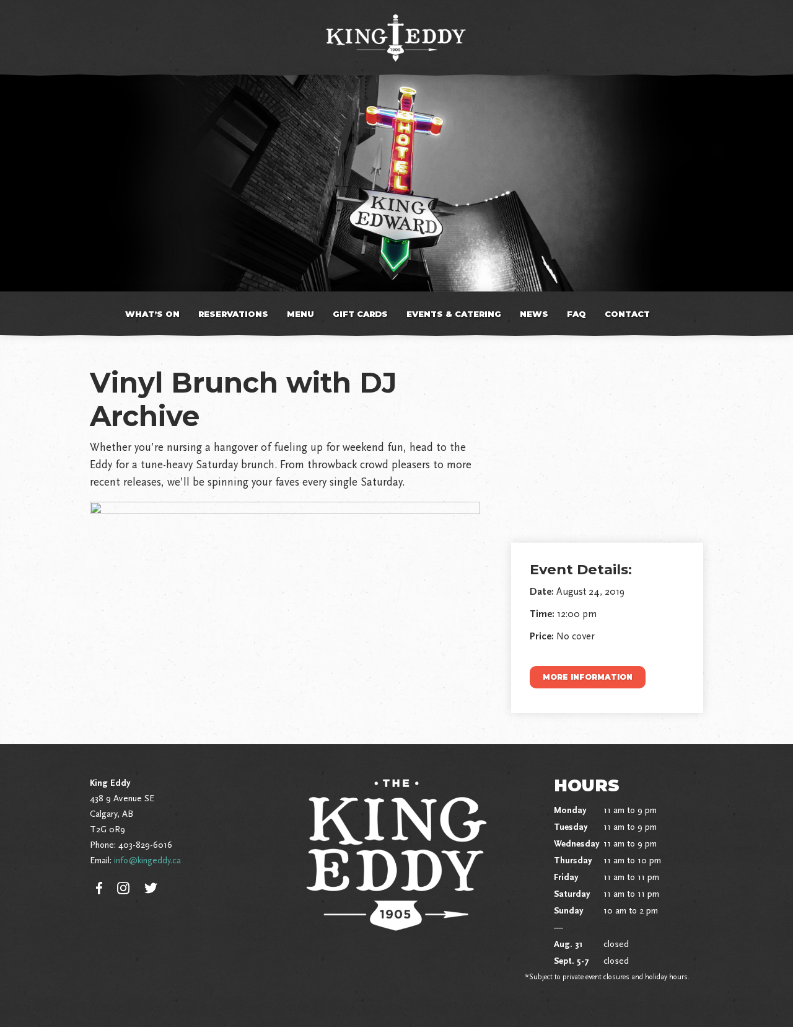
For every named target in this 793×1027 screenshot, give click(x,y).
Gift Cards (360, 314)
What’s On (152, 314)
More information (588, 677)
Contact (627, 314)
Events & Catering (453, 314)
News (534, 314)
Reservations (233, 314)
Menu (300, 314)
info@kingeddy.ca (147, 860)
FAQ (576, 314)
